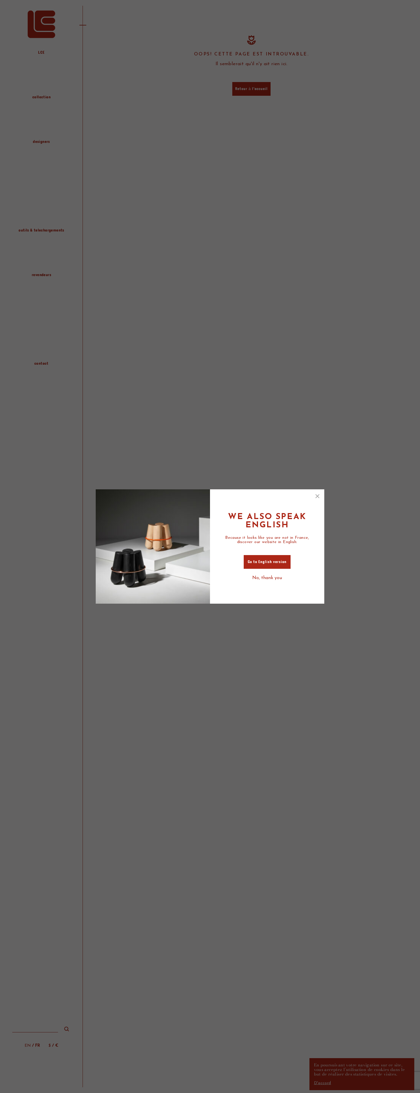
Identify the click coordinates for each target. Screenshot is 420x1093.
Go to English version (267, 562)
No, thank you (267, 578)
